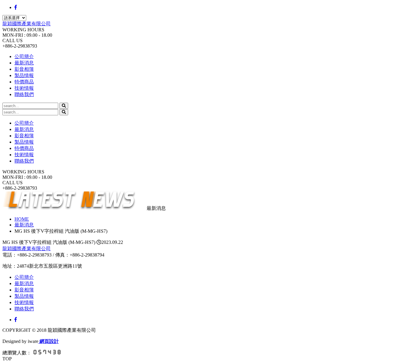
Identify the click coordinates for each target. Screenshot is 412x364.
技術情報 (24, 88)
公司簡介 (24, 56)
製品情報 (24, 75)
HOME (21, 219)
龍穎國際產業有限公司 (26, 23)
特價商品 (24, 81)
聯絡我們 (24, 94)
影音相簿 (24, 69)
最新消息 (24, 62)
